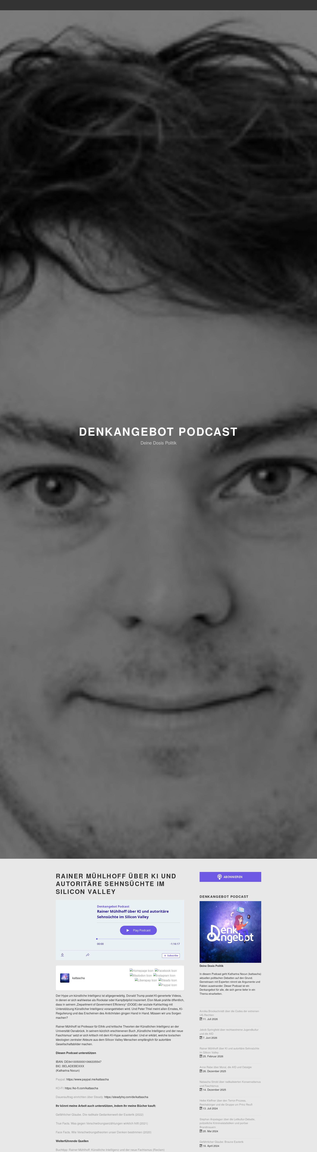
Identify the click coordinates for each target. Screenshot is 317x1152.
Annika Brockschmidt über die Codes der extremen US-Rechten (229, 1013)
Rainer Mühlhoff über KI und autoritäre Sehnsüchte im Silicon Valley (229, 1050)
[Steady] (167, 980)
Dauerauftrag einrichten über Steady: (80, 1097)
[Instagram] (163, 975)
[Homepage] (140, 970)
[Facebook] (165, 970)
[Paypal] (167, 985)
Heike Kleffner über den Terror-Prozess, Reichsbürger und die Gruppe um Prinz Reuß (226, 1102)
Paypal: (61, 1079)
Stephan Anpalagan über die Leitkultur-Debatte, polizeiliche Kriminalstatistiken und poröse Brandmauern (227, 1123)
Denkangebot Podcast (158, 431)
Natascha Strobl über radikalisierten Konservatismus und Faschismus (230, 1084)
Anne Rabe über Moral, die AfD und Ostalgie (226, 1067)
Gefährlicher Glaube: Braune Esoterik (221, 1142)
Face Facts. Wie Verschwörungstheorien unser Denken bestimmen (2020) (103, 1132)
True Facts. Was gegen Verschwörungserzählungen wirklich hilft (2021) (102, 1123)
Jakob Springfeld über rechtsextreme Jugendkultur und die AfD (229, 1031)
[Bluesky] (176, 975)
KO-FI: (60, 1088)
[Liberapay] (145, 980)
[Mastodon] (140, 975)
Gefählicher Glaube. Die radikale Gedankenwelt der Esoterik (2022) (99, 1114)
